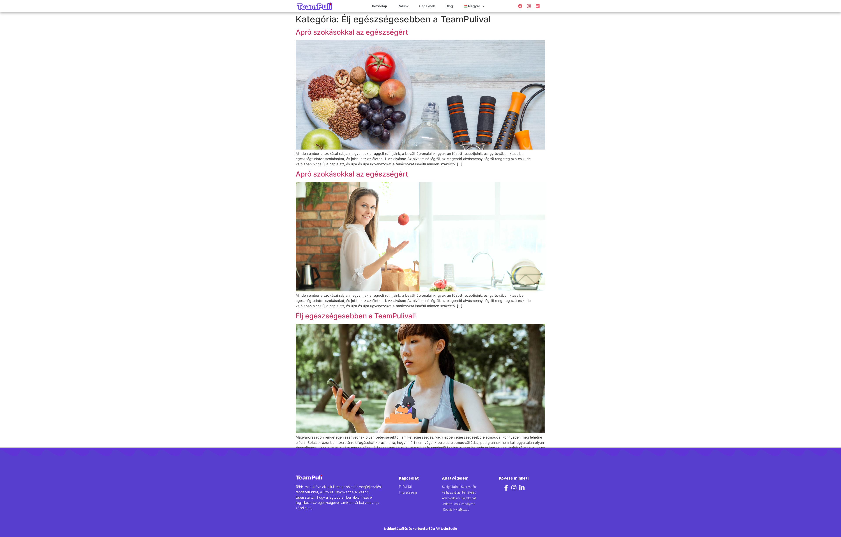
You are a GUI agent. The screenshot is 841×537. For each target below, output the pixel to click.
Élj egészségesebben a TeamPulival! (356, 316)
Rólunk (403, 6)
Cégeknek (427, 6)
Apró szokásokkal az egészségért (352, 32)
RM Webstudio (446, 529)
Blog (449, 6)
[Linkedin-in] (522, 488)
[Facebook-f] (506, 488)
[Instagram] (529, 6)
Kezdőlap (379, 6)
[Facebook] (520, 6)
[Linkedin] (537, 6)
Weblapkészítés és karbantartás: (410, 529)
